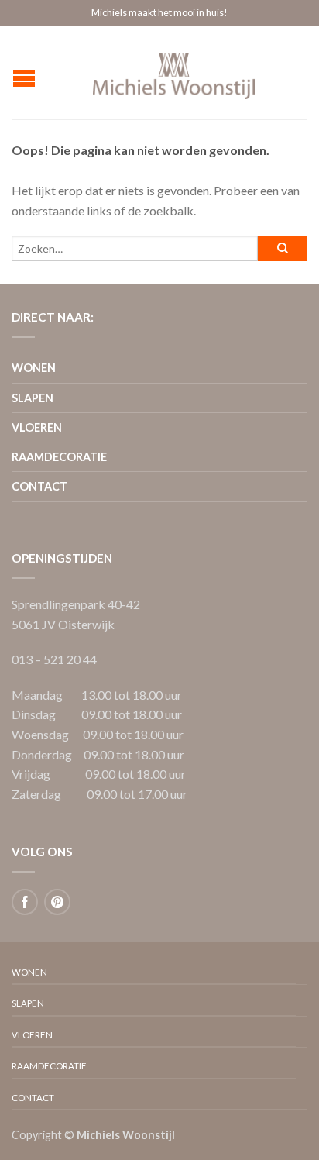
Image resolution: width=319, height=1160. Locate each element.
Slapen (32, 397)
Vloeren (37, 427)
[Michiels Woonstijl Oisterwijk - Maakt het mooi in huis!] (174, 72)
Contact (39, 486)
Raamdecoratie (59, 456)
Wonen (34, 367)
